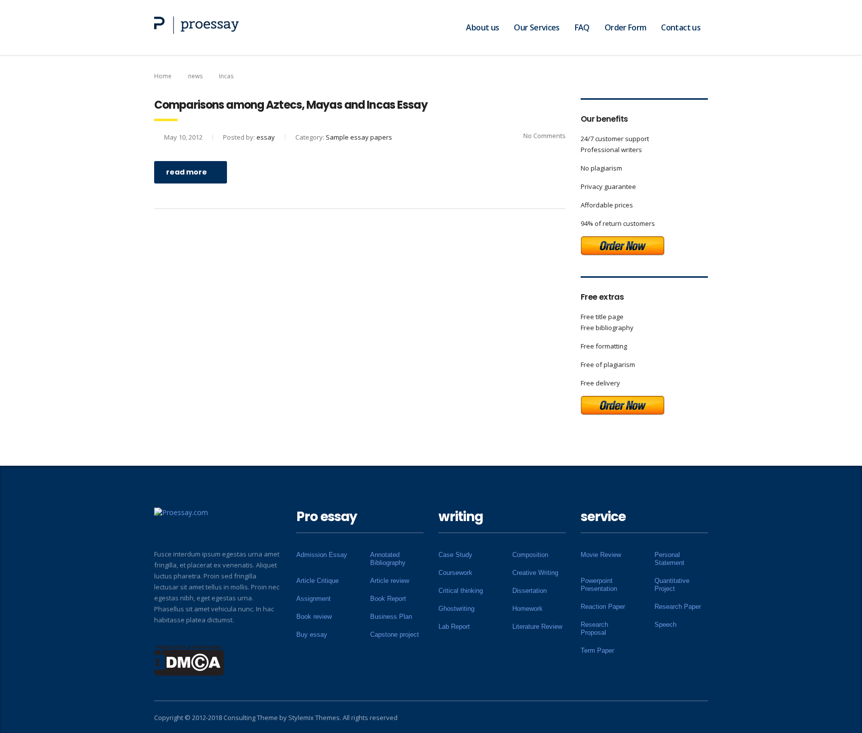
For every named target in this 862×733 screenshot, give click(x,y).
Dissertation (529, 590)
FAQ (582, 27)
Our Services (536, 27)
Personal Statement (669, 558)
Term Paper (597, 650)
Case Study (455, 554)
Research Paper (677, 606)
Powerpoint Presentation (599, 584)
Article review (389, 580)
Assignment (313, 598)
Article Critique (317, 580)
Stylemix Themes (314, 717)
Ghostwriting (456, 608)
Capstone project (394, 634)
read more (186, 172)
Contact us (680, 27)
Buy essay (311, 634)
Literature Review (537, 626)
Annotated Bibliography (388, 558)
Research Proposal (594, 628)
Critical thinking (460, 590)
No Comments (544, 135)
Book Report (388, 598)
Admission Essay (321, 554)
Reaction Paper (603, 606)
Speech (665, 624)
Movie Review (601, 554)
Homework (527, 608)
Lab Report (454, 626)
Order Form (625, 27)
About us (482, 27)
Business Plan (391, 616)
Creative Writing (535, 572)
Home (163, 76)
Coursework (455, 572)
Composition (530, 554)
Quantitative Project (671, 584)
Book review (314, 616)
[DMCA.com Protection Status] (189, 659)
